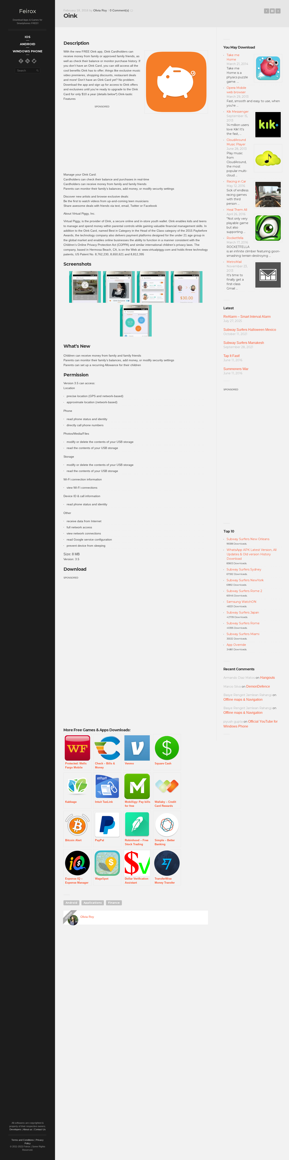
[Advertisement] (102, 138)
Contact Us (40, 1129)
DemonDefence (258, 686)
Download (74, 569)
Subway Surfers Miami (243, 634)
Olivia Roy (100, 10)
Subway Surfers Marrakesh (243, 343)
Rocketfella (235, 238)
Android (71, 902)
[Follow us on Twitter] (34, 61)
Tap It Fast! (231, 356)
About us (27, 1129)
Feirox (27, 11)
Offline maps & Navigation (243, 699)
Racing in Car (236, 181)
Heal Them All (237, 210)
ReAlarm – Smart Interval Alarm (247, 316)
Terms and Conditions (22, 1140)
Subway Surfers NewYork (245, 580)
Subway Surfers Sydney (244, 569)
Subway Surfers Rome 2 (244, 591)
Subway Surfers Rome (243, 623)
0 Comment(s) (119, 10)
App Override (236, 645)
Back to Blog (272, 11)
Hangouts (267, 677)
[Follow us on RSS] (27, 61)
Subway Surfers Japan (243, 612)
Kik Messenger (238, 112)
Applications (93, 902)
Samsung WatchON (241, 602)
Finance (114, 902)
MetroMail (234, 262)
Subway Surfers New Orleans (248, 539)
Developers (15, 1129)
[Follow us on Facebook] (20, 61)
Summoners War (235, 369)
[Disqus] (135, 988)
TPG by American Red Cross (266, 11)
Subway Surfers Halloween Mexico (249, 329)
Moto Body (278, 11)
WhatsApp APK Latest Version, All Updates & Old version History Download (252, 554)
